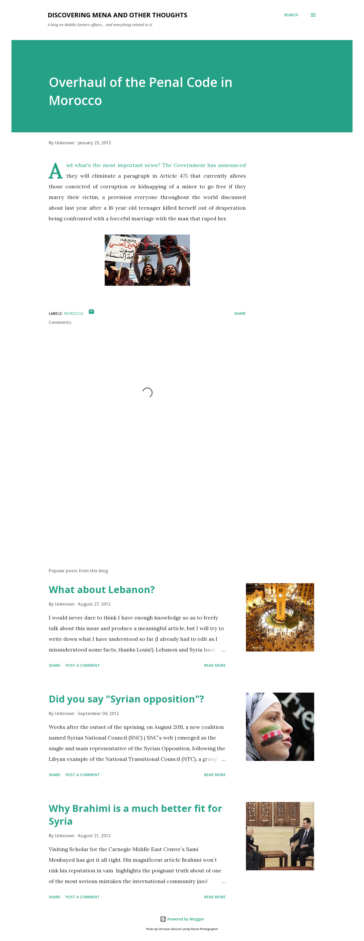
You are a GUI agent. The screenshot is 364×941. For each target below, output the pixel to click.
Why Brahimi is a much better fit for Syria (135, 815)
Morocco (73, 313)
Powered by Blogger (185, 919)
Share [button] (240, 313)
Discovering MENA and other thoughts (117, 14)
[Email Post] (91, 313)
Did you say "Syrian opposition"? (126, 698)
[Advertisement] (139, 501)
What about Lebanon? (102, 589)
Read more (215, 665)
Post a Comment (83, 665)
